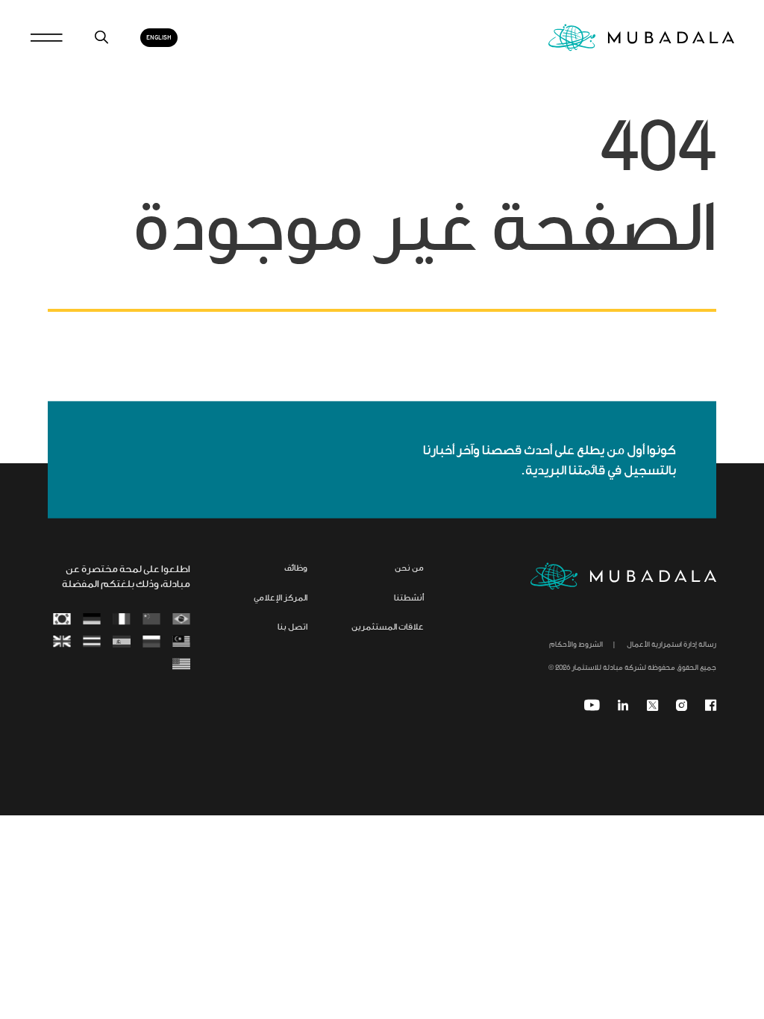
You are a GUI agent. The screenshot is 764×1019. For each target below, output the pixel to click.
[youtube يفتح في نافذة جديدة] (592, 705)
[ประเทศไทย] (92, 643)
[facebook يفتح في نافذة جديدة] (710, 705)
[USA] (181, 664)
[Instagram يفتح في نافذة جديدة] (681, 705)
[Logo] (623, 576)
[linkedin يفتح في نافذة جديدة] (623, 705)
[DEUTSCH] (92, 620)
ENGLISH (159, 37)
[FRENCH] (122, 620)
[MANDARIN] (151, 620)
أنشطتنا (409, 598)
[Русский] (151, 643)
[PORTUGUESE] (181, 620)
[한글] (62, 620)
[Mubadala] (641, 37)
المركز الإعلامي (280, 598)
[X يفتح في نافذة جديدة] (652, 705)
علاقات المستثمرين (387, 627)
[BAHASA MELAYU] (181, 643)
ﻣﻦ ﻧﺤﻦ (409, 568)
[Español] (122, 643)
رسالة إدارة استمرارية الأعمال (671, 644)
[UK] (62, 643)
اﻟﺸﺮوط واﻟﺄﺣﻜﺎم (576, 644)
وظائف (295, 568)
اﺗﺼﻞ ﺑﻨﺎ (292, 627)
